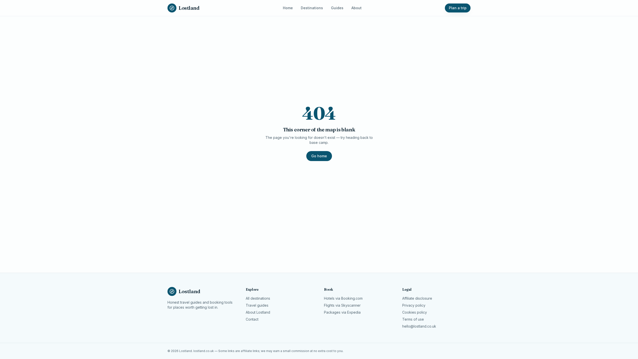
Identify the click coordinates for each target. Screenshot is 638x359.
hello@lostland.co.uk (419, 326)
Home (288, 8)
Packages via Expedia (342, 312)
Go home (319, 156)
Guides (337, 8)
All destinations (258, 298)
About (356, 8)
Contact (252, 319)
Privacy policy (413, 305)
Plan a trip (458, 8)
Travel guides (257, 305)
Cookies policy (414, 312)
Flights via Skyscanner (342, 305)
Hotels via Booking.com (343, 298)
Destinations (312, 8)
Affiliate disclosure (417, 298)
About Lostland (258, 312)
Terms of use (413, 319)
